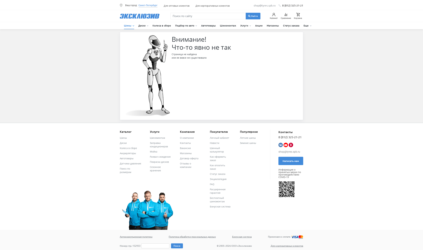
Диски (123, 143)
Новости (214, 143)
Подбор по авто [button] (185, 25)
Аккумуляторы (128, 153)
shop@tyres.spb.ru (289, 151)
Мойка (153, 151)
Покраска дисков (159, 161)
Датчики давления (130, 163)
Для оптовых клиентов (177, 5)
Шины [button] (128, 25)
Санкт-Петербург (147, 5)
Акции (259, 25)
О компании (187, 137)
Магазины (273, 25)
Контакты (185, 143)
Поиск (176, 245)
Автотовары (208, 25)
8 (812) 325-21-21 (292, 5)
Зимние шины (248, 143)
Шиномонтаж (228, 25)
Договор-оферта (189, 158)
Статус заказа (291, 25)
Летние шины (248, 137)
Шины (123, 137)
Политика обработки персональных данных (192, 236)
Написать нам (291, 161)
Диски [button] (142, 25)
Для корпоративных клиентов (212, 5)
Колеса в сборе (162, 25)
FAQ (212, 184)
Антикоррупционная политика (136, 236)
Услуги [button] (244, 25)
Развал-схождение (160, 156)
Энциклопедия (218, 179)
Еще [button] (306, 25)
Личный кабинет (219, 137)
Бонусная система (220, 206)
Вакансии (185, 148)
